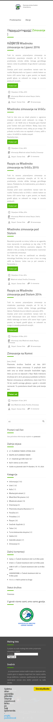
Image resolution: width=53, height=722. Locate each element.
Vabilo (38, 96)
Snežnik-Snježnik (16, 524)
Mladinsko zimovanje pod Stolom (23, 231)
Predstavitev (15, 19)
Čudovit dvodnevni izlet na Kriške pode (30, 559)
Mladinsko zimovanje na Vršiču (26, 109)
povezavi (37, 436)
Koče (11, 489)
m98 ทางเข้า (13, 566)
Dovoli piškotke (42, 689)
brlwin (11, 563)
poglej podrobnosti (10, 716)
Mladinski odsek (24, 96)
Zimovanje (11, 98)
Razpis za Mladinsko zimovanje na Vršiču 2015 (23, 165)
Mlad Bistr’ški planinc (17, 497)
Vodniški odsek (15, 540)
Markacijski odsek (16, 493)
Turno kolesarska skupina (19, 532)
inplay (11, 559)
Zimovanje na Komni (19, 353)
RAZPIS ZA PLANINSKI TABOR (19, 455)
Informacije (14, 96)
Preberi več (12, 85)
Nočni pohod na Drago (24, 579)
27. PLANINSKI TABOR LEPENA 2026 (22, 451)
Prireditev (13, 516)
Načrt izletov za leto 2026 (18, 462)
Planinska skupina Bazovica (19, 509)
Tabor (11, 528)
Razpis (32, 96)
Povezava (10, 594)
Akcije (28, 19)
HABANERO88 (14, 573)
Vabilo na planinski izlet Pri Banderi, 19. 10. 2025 (26, 466)
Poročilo (33, 152)
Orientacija (13, 505)
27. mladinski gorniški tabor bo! (20, 459)
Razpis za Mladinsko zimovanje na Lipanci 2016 (23, 45)
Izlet (20, 340)
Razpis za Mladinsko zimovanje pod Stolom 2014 (24, 292)
